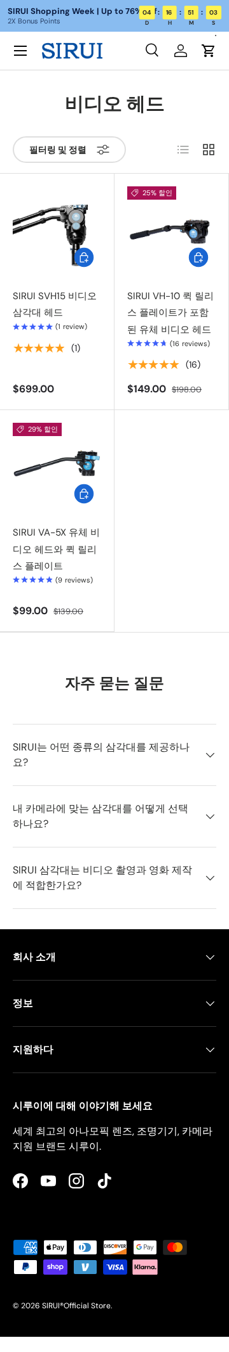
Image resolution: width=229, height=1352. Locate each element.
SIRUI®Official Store (76, 1306)
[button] (209, 51)
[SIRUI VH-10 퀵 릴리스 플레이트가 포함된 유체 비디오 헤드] (171, 230)
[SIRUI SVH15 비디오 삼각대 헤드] (57, 230)
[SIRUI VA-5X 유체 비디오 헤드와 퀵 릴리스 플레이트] (57, 467)
